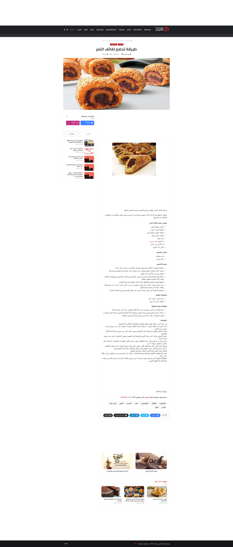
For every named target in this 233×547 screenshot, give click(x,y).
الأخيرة (89, 134)
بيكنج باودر (144, 403)
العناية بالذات (137, 29)
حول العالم (147, 29)
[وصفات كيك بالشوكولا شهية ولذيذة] (111, 491)
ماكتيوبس (147, 397)
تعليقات (72, 134)
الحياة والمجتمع (111, 29)
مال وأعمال (100, 29)
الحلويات (162, 403)
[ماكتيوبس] (162, 28)
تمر (136, 403)
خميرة (129, 403)
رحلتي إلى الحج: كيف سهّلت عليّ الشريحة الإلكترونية (75, 141)
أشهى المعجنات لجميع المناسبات (160, 500)
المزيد (79, 29)
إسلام (129, 29)
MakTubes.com (126, 397)
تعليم (92, 29)
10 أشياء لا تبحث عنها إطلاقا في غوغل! (76, 149)
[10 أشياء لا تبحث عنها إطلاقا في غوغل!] (89, 151)
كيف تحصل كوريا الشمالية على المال (75, 165)
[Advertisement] (116, 12)
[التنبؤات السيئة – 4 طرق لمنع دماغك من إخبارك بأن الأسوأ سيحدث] (89, 175)
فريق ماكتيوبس (126, 54)
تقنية (86, 29)
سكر (163, 407)
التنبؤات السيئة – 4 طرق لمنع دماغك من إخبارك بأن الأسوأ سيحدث (75, 175)
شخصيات (122, 29)
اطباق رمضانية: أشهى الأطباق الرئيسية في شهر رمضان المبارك (134, 500)
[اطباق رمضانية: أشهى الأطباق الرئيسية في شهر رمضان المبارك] (134, 491)
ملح (156, 407)
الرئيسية (128, 40)
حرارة (113, 285)
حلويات (117, 40)
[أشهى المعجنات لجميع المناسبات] (157, 491)
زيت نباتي (112, 403)
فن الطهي (122, 40)
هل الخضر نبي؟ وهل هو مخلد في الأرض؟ (76, 157)
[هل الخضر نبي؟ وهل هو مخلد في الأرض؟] (89, 159)
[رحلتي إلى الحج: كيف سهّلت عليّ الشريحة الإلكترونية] (89, 143)
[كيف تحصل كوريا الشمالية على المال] (89, 167)
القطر (153, 403)
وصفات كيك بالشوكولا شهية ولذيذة (112, 500)
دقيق (121, 403)
